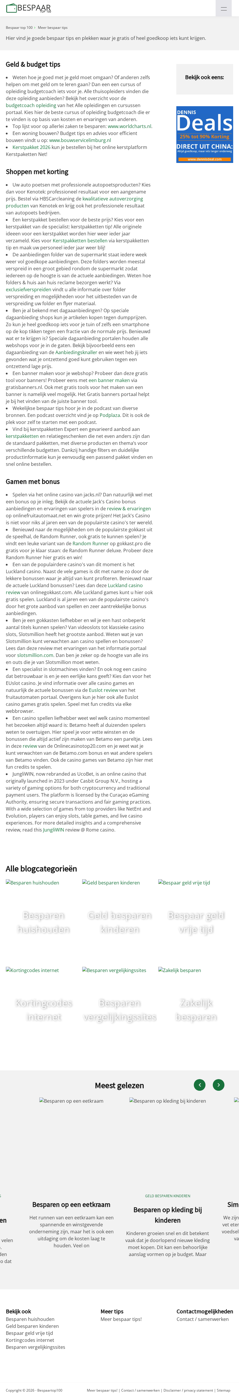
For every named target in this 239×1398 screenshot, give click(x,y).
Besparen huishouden (30, 1319)
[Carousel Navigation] (209, 1085)
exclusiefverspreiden (28, 289)
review (30, 746)
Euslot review (103, 690)
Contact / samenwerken (203, 1319)
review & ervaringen (129, 508)
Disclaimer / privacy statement (188, 1390)
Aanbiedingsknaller (76, 352)
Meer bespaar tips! (121, 1319)
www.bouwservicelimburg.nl (80, 140)
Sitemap (223, 1390)
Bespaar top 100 (19, 27)
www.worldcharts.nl (129, 126)
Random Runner (91, 543)
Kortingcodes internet (30, 1340)
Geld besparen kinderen (32, 1326)
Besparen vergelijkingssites (35, 1347)
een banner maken (109, 380)
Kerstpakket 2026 (31, 147)
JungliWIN (53, 830)
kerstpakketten (22, 436)
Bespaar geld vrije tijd (29, 1333)
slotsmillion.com (35, 655)
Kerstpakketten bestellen (80, 240)
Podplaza (110, 415)
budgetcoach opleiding (31, 105)
